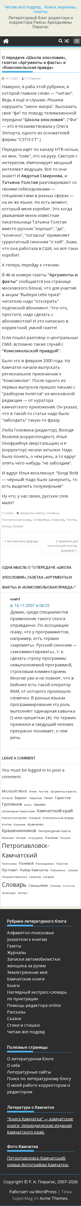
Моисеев (8, 838)
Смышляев (38, 885)
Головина (52, 513)
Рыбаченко (58, 870)
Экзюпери (9, 893)
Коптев (7, 824)
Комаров (35, 818)
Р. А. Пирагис (33, 78)
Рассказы (16, 1012)
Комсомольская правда (16, 519)
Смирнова (57, 519)
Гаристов (63, 797)
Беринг (21, 797)
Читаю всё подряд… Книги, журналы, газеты (40, 9)
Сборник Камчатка (14, 877)
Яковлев (18, 526)
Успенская (69, 885)
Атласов (7, 798)
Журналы (16, 952)
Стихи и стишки (23, 1025)
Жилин (28, 804)
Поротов (62, 863)
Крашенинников (19, 830)
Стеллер (55, 886)
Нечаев (21, 838)
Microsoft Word (14, 791)
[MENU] (77, 41)
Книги (13, 985)
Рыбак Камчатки (34, 870)
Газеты (9, 513)
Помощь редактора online (34, 1005)
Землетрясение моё (27, 972)
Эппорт (6, 526)
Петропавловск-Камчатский (25, 850)
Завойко (40, 804)
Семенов (35, 877)
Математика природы (22, 541)
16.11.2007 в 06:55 (31, 605)
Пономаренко (45, 863)
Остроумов (35, 838)
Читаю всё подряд (26, 1032)
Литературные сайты (29, 1072)
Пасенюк (51, 838)
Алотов (43, 791)
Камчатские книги (25, 979)
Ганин (48, 798)
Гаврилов (35, 798)
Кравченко (35, 824)
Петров (65, 838)
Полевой (26, 863)
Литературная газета (54, 831)
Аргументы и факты (32, 513)
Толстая (71, 519)
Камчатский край (55, 810)
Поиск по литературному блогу (39, 1078)
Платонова (9, 863)
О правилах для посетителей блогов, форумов (63, 545)
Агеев (33, 791)
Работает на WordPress (33, 1191)
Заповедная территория (18, 811)
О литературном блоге (30, 1059)
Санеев (73, 870)
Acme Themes (54, 1198)
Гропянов (12, 804)
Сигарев (48, 877)
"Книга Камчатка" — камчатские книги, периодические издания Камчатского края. (40, 1125)
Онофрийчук (41, 519)
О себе (13, 1065)
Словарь (14, 884)
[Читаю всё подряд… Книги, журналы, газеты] (5, 40)
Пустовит (10, 870)
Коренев (19, 824)
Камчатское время (14, 818)
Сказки (14, 1018)
